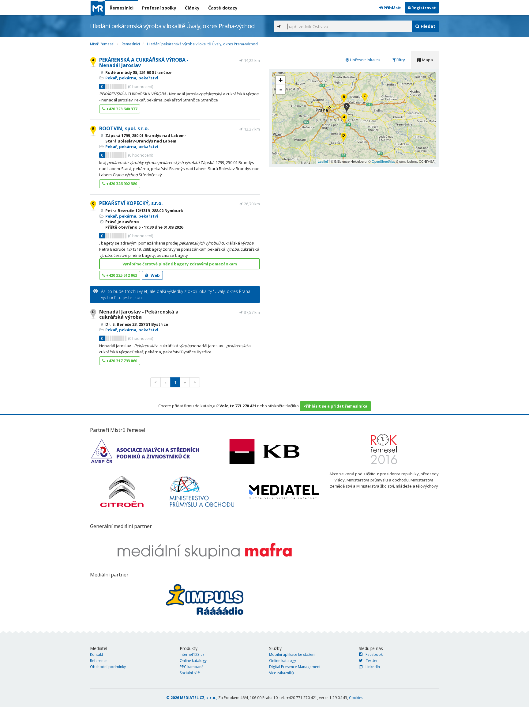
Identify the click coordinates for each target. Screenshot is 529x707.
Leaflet (323, 161)
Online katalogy (193, 660)
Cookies (356, 697)
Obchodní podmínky (108, 666)
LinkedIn (373, 666)
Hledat (427, 26)
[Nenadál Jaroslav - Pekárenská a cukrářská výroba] (343, 137)
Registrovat (423, 7)
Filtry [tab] (400, 60)
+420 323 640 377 (121, 109)
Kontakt (96, 654)
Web (155, 275)
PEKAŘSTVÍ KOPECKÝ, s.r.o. (131, 203)
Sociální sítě (190, 672)
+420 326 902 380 (121, 183)
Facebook (374, 654)
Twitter (372, 660)
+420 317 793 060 (121, 360)
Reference (98, 660)
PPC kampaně (192, 666)
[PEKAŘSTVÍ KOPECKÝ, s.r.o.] (365, 98)
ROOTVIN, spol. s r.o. (124, 128)
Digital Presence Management (295, 666)
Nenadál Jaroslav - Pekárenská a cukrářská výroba (138, 314)
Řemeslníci (121, 8)
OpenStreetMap (383, 161)
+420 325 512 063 (121, 275)
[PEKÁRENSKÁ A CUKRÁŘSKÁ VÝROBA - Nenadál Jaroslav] (344, 119)
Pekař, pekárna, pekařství (131, 78)
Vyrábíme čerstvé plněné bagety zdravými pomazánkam (179, 264)
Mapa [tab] (427, 60)
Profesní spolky (159, 8)
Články (192, 8)
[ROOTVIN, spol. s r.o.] (344, 99)
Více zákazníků (281, 672)
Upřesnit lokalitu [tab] (364, 60)
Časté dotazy (223, 8)
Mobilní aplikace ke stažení (292, 654)
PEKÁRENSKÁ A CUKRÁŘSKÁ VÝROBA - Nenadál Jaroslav (144, 62)
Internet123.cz (192, 654)
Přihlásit (392, 7)
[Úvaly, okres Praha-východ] (346, 108)
